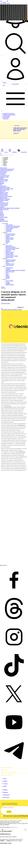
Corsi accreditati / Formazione (9, 772)
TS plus (2, 218)
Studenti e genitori (4, 200)
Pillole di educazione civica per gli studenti (9, 208)
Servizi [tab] (4, 165)
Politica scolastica (4, 179)
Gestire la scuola (3, 180)
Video (4, 770)
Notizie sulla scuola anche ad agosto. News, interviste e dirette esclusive (20, 129)
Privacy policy (6, 797)
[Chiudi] (0, 153)
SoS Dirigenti (6, 117)
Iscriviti (9, 811)
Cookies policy (6, 794)
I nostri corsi (5, 118)
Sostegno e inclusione (5, 199)
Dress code (2, 191)
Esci (4, 85)
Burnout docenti (3, 197)
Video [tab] (4, 163)
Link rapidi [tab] (5, 157)
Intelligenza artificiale (5, 187)
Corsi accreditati (3, 217)
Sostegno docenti (4, 195)
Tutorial (2, 215)
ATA (1, 184)
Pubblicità (2, 219)
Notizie (1, 213)
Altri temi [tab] (5, 162)
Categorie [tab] (5, 159)
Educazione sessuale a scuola (6, 188)
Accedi (4, 82)
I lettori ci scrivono (4, 176)
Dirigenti (2, 183)
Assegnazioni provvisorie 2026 (7, 169)
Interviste (2, 214)
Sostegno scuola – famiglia (12, 256)
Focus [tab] (4, 160)
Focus (1, 210)
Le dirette (2, 206)
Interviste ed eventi (4, 209)
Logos (1, 212)
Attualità (2, 178)
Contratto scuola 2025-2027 (9, 114)
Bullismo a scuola (4, 192)
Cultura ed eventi (4, 204)
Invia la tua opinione (7, 775)
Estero (1, 201)
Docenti (2, 182)
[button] (15, 43)
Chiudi (9, 843)
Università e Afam (4, 202)
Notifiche (5, 781)
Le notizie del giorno (4, 175)
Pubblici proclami (4, 221)
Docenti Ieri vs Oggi (4, 189)
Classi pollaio (3, 186)
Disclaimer (5, 792)
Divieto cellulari (3, 193)
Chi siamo (5, 783)
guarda (15, 133)
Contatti (4, 786)
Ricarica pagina (4, 843)
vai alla (6, 831)
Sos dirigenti (3, 173)
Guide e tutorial (6, 116)
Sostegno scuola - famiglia (6, 196)
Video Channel (3, 167)
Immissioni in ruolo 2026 (8, 113)
